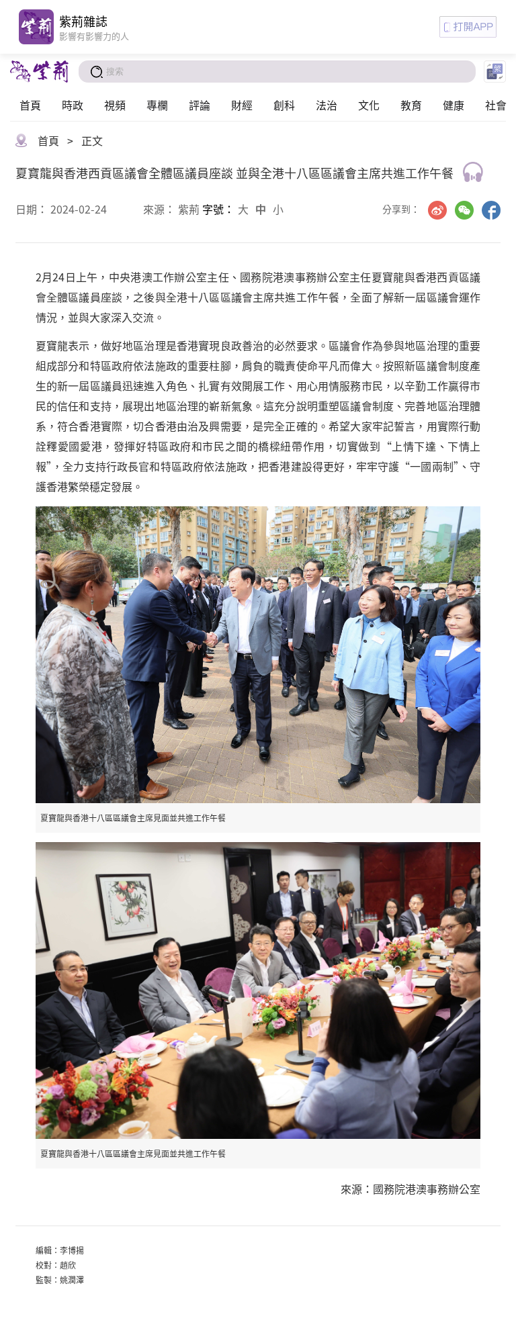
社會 (496, 105)
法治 (326, 105)
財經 (242, 105)
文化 (369, 105)
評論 (199, 105)
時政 (72, 105)
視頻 (115, 105)
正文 (92, 140)
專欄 (157, 105)
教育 (411, 105)
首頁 (30, 105)
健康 (453, 105)
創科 (284, 105)
